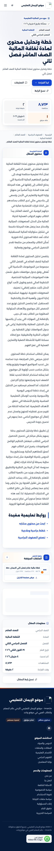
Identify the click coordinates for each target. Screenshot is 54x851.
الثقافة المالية (46, 138)
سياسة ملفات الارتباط (42, 799)
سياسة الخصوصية (43, 790)
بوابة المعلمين (45, 762)
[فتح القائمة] (5, 5)
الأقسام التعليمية (44, 752)
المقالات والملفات (43, 748)
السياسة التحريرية (44, 813)
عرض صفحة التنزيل (25, 577)
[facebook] (49, 728)
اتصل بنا (48, 780)
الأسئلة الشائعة (45, 785)
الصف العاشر (20, 135)
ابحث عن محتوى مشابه (32, 523)
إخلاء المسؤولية (44, 803)
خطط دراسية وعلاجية (33, 530)
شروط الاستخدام (44, 794)
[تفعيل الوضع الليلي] (12, 5)
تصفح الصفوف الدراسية (31, 537)
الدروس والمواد (44, 743)
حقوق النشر (46, 808)
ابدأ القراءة (43, 82)
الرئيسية (48, 135)
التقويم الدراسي (45, 757)
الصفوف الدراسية (35, 135)
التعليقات (19, 82)
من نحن (48, 776)
